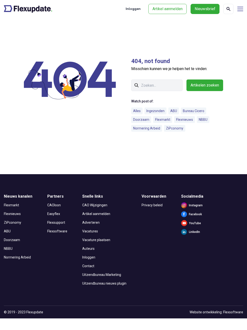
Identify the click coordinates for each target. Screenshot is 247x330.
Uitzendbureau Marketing (101, 275)
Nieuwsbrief (205, 9)
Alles (137, 111)
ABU (173, 111)
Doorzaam (141, 120)
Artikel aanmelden (167, 9)
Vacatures (90, 231)
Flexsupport (56, 222)
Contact (88, 266)
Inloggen (133, 9)
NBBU (203, 120)
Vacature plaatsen (96, 240)
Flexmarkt (162, 120)
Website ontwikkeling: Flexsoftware (216, 312)
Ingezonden (155, 111)
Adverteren (91, 222)
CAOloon (54, 205)
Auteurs (88, 249)
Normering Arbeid (146, 128)
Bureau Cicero (193, 111)
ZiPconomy (174, 128)
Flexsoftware (57, 231)
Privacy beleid (152, 205)
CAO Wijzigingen (94, 205)
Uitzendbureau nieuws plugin (104, 283)
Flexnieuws (184, 120)
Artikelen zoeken (205, 85)
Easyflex (53, 214)
